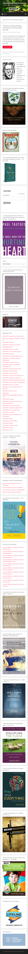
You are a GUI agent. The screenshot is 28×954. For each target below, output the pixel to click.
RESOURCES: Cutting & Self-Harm (11, 362)
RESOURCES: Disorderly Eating (10, 371)
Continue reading (7, 47)
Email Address (6, 195)
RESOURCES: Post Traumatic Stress (11, 410)
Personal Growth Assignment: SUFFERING (13, 487)
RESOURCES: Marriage (8, 399)
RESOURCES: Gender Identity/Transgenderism (14, 382)
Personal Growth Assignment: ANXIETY (12, 492)
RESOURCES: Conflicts (8, 353)
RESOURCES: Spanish (8, 423)
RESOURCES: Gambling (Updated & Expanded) (14, 380)
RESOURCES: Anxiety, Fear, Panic (10, 349)
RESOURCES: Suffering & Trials (10, 425)
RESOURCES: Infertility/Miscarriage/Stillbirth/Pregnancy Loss (13, 395)
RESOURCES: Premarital (8, 412)
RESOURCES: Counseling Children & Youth (13, 356)
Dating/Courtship (17, 52)
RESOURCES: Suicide (8, 427)
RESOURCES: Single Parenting (10, 421)
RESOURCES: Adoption (8, 342)
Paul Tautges (17, 32)
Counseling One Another (14, 3)
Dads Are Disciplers (8, 52)
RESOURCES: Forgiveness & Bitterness (12, 377)
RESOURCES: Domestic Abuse (10, 373)
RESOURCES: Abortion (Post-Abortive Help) (13, 336)
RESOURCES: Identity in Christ (10, 391)
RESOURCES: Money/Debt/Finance (11, 405)
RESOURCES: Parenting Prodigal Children (12, 407)
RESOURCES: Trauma (8, 430)
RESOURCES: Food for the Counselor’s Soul (13, 375)
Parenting (7, 53)
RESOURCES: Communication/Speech (12, 351)
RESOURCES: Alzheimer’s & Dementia (12, 344)
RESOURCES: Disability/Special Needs (12, 368)
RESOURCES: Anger (7, 347)
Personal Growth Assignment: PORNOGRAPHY (14, 489)
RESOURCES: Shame (8, 418)
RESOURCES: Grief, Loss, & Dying (10, 384)
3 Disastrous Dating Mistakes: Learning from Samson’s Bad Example (12, 28)
